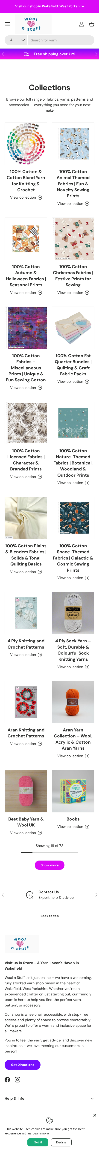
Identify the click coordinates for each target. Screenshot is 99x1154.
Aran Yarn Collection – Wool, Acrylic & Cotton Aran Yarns (73, 739)
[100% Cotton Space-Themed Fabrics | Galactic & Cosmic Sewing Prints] (73, 518)
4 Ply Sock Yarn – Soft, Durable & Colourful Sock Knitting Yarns (73, 650)
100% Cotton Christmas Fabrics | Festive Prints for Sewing (73, 276)
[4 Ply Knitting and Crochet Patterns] (26, 613)
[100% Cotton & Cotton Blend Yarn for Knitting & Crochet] (26, 144)
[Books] (73, 791)
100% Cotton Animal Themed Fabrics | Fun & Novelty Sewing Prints (73, 184)
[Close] (95, 1115)
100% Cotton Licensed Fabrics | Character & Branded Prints (26, 460)
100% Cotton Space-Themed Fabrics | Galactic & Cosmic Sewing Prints (73, 558)
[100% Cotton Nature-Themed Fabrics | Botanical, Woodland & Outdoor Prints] (73, 423)
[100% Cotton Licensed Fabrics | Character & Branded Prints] (26, 423)
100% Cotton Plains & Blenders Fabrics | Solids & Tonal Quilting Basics (26, 555)
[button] (92, 24)
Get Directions (22, 1065)
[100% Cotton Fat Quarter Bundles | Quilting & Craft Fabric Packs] (73, 328)
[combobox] (49, 40)
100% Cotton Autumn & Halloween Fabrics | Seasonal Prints (26, 276)
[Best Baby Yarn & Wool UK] (26, 791)
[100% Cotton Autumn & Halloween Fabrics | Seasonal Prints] (26, 239)
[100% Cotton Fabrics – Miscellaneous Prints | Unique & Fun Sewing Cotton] (26, 328)
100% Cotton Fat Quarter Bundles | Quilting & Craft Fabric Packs (73, 365)
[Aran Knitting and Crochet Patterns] (26, 702)
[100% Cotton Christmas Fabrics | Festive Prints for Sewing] (73, 239)
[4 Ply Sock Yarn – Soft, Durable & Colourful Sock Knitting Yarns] (73, 613)
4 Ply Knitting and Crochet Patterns (26, 644)
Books (73, 819)
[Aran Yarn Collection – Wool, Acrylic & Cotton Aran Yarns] (73, 702)
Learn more (41, 1133)
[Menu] (7, 24)
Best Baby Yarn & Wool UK (26, 822)
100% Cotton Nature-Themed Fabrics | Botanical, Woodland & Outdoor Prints (73, 463)
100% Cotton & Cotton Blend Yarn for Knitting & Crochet (26, 181)
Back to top (50, 916)
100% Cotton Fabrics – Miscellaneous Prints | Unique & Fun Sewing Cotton (26, 368)
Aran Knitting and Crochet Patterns (26, 733)
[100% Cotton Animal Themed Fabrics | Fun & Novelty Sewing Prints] (73, 144)
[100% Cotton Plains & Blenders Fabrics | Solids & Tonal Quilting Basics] (26, 518)
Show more (49, 865)
